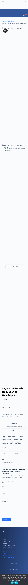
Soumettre (6, 519)
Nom (3, 486)
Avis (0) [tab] (14, 430)
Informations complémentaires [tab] (14, 426)
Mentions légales (8, 555)
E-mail (4, 493)
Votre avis (5, 501)
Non (16, 582)
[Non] (26, 579)
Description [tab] (14, 423)
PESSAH (18, 416)
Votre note (3, 481)
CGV (4, 553)
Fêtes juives (13, 414)
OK (12, 582)
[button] (27, 10)
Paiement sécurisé (8, 557)
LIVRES (13, 416)
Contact (5, 552)
